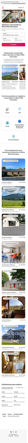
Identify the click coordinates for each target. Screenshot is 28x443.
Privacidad (10, 436)
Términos (16, 436)
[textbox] (7, 40)
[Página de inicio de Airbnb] (3, 7)
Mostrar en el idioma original (18, 3)
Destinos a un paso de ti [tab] (7, 387)
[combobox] (13, 35)
